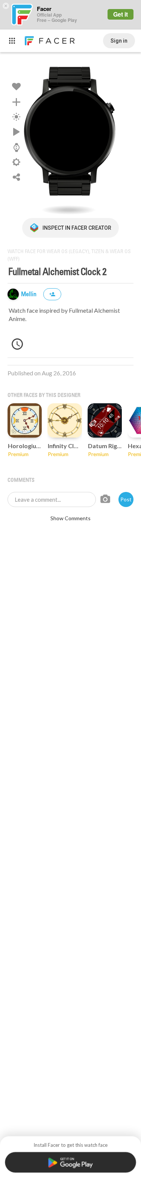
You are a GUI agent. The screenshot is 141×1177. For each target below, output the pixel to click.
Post (126, 499)
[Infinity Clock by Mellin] (64, 420)
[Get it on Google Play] (70, 1162)
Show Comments (70, 518)
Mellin (29, 294)
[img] (13, 294)
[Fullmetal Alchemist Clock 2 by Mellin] (70, 135)
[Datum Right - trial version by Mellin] (105, 420)
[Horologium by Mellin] (25, 420)
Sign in (119, 41)
